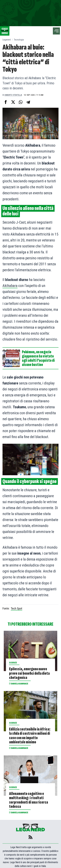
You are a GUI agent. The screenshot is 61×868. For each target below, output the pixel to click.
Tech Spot (16, 608)
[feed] (30, 837)
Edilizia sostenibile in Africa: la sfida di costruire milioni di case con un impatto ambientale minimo (29, 735)
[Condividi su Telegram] (28, 102)
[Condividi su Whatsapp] (21, 102)
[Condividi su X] (13, 102)
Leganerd (7, 39)
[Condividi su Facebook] (6, 102)
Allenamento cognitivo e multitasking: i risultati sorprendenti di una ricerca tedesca (28, 800)
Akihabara (10, 285)
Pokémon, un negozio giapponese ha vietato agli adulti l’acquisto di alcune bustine (38, 358)
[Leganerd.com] (4, 31)
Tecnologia (19, 39)
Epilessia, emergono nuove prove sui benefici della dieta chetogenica (29, 673)
